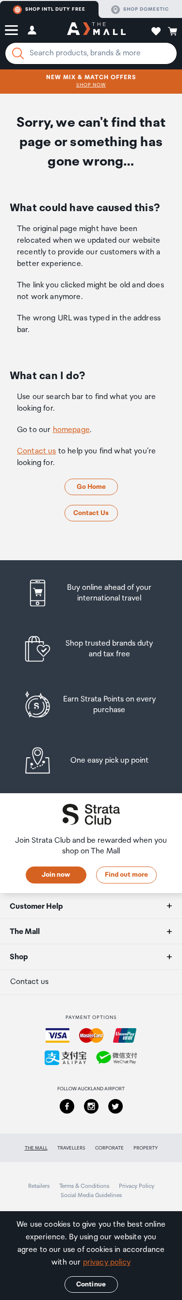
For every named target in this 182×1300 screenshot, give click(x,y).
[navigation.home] (96, 30)
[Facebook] (67, 1106)
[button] (11, 30)
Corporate (109, 1148)
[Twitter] (115, 1106)
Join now (56, 875)
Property (145, 1148)
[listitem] (91, 593)
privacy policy (107, 1262)
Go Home (91, 487)
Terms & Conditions (84, 1186)
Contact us (36, 451)
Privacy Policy (136, 1186)
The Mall (36, 1148)
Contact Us (91, 513)
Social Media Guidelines (91, 1195)
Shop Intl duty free (55, 9)
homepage (71, 429)
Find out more (126, 875)
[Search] (18, 53)
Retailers (39, 1186)
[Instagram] (91, 1106)
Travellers (71, 1148)
